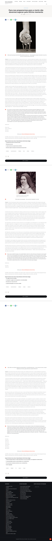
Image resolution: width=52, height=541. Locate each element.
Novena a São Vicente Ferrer (24, 445)
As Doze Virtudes (8, 448)
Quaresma (7, 482)
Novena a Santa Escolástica (24, 455)
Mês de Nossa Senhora (9, 472)
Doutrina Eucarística (9, 462)
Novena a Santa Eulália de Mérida (25, 453)
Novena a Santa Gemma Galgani (25, 443)
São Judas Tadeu (8, 486)
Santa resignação (9, 422)
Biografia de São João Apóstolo (11, 452)
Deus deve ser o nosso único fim (11, 281)
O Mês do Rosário (8, 478)
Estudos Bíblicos (8, 465)
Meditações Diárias (9, 471)
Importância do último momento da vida (13, 142)
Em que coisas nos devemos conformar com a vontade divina (16, 420)
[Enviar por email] (16, 19)
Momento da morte (9, 144)
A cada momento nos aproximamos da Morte (14, 145)
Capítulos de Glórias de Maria (10, 457)
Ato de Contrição (23, 452)
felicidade (7, 425)
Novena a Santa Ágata (23, 456)
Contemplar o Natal (9, 461)
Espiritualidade (8, 463)
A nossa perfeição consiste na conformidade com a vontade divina (17, 418)
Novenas (7, 477)
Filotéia (7, 466)
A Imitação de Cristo (9, 443)
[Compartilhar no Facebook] (7, 19)
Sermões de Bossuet (9, 487)
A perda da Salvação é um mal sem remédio (13, 283)
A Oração (7, 445)
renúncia (20, 425)
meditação (12, 425)
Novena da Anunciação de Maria (25, 447)
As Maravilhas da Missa (9, 450)
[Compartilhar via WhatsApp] (12, 19)
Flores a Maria (8, 467)
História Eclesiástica (9, 468)
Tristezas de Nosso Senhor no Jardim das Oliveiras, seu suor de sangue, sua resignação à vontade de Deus (24, 417)
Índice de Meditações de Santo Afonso (28, 134)
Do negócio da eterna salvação (11, 278)
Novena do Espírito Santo (10, 476)
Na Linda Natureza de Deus (10, 473)
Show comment (25, 435)
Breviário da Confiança (9, 453)
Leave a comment (25, 160)
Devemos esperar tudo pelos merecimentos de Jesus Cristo (16, 147)
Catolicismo (8, 460)
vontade (24, 425)
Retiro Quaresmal (8, 483)
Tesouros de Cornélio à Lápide (11, 491)
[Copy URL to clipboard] (6, 156)
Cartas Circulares (8, 458)
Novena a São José (23, 451)
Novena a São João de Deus (24, 446)
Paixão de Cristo (8, 481)
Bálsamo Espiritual (9, 451)
